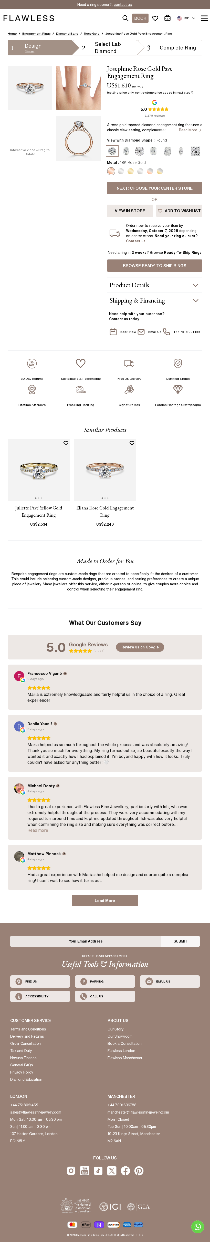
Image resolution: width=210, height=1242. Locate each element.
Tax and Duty (21, 1051)
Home (12, 33)
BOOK (140, 18)
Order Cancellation (25, 1043)
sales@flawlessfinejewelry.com (35, 1112)
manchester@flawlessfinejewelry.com (138, 1112)
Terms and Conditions (28, 1029)
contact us (123, 4)
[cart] (168, 18)
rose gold (92, 33)
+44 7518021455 (24, 1105)
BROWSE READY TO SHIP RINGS (154, 266)
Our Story (116, 1029)
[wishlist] (156, 18)
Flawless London (121, 1051)
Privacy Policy (21, 1072)
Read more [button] (37, 830)
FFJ (141, 1235)
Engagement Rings (36, 33)
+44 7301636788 (122, 1105)
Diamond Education (26, 1079)
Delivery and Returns (27, 1036)
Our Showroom (120, 1036)
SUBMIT (180, 941)
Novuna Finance (23, 1058)
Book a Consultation (125, 1043)
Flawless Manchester (125, 1058)
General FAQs (21, 1065)
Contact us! (136, 241)
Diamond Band (67, 33)
